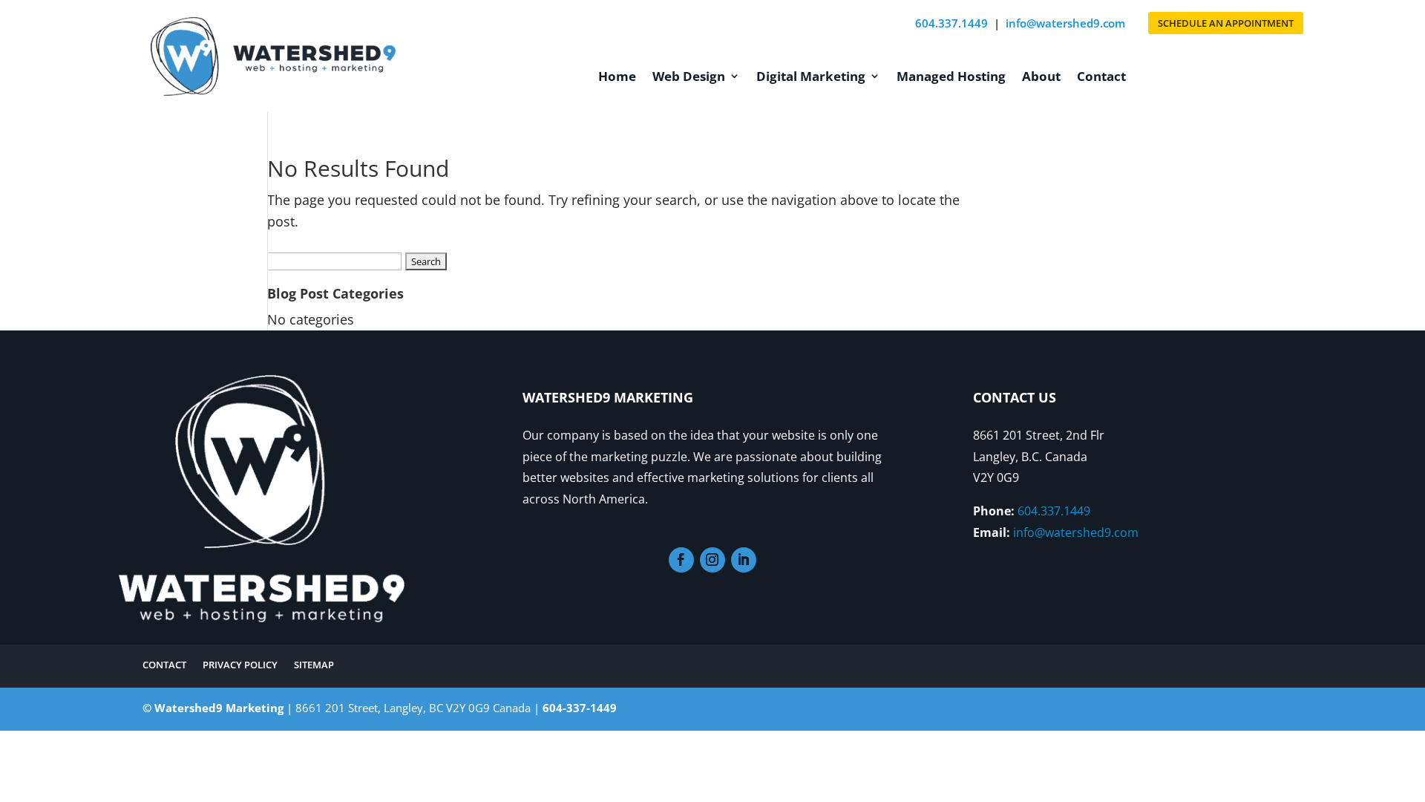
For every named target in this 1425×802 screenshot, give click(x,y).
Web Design (688, 76)
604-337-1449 (580, 707)
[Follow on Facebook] (681, 560)
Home (617, 76)
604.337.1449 (951, 23)
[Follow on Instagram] (712, 560)
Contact (1101, 76)
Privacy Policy (240, 664)
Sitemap (314, 664)
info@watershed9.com (1065, 23)
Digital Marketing (810, 76)
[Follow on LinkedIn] (743, 560)
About (1041, 76)
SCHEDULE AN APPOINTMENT (1226, 23)
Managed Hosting (951, 76)
